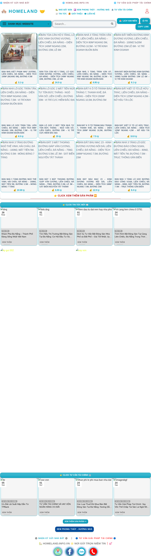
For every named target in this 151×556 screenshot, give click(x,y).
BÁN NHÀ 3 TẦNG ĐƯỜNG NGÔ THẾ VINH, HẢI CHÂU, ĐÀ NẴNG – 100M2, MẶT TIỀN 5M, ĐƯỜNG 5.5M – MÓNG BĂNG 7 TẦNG (19, 183)
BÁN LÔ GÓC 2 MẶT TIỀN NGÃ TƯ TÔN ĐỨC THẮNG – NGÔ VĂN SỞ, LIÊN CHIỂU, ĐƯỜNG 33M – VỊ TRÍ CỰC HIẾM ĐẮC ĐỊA (56, 129)
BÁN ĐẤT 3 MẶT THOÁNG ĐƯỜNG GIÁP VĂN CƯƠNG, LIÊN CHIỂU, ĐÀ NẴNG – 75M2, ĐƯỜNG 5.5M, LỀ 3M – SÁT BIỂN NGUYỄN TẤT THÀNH (56, 183)
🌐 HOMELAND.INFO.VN (75, 3)
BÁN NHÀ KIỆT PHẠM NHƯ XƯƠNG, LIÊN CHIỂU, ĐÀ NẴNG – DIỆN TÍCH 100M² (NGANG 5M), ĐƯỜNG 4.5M (19, 74)
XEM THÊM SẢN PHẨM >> (75, 521)
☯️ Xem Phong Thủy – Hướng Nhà (91, 10)
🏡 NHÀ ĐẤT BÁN (64, 10)
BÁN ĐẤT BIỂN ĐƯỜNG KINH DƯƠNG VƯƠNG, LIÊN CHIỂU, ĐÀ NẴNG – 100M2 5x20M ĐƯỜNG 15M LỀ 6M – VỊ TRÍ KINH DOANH (132, 75)
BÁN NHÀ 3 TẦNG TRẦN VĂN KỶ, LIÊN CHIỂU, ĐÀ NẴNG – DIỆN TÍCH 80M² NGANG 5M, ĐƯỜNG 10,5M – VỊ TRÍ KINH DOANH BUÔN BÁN (94, 75)
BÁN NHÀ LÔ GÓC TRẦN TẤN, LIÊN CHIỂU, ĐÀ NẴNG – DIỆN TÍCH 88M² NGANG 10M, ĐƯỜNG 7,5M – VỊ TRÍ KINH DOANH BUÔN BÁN (19, 129)
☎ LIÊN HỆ (89, 14)
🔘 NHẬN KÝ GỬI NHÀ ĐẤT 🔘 (51, 538)
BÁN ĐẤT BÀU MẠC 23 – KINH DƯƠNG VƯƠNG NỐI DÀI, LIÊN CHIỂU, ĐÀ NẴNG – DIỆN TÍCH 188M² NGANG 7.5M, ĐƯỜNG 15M (94, 183)
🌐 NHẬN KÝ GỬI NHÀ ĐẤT (14, 3)
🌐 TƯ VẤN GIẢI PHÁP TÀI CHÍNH (132, 3)
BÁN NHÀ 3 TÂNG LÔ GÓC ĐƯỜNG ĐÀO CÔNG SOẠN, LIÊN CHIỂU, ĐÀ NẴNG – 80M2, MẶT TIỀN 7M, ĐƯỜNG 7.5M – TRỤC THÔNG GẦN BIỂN (132, 183)
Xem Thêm (7, 242)
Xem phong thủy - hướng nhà (74, 529)
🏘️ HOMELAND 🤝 (23, 11)
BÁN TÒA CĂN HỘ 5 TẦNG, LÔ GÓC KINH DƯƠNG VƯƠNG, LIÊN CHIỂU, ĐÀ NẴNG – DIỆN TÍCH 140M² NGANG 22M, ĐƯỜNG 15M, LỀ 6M (56, 75)
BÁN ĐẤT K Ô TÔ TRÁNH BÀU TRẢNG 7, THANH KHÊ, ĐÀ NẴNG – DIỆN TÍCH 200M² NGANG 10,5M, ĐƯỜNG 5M (94, 129)
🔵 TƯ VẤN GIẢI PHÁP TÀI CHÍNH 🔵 (96, 538)
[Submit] (112, 24)
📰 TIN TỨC (61, 14)
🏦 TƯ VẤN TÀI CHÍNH (122, 10)
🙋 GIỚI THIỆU (75, 14)
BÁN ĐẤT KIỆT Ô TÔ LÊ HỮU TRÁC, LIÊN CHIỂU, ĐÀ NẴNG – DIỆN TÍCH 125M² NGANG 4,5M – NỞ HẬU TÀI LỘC (132, 129)
